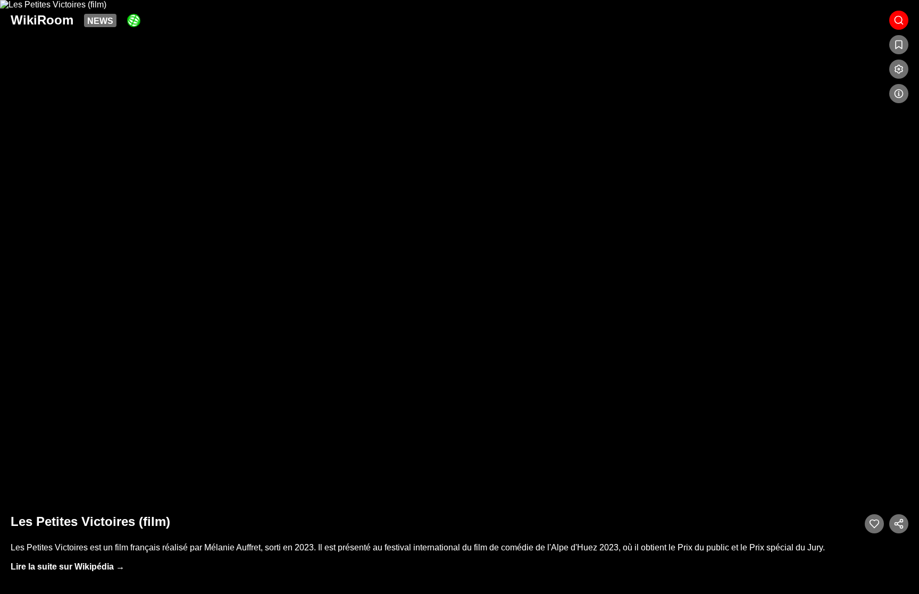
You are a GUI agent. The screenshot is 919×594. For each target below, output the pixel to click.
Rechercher (898, 20)
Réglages (898, 69)
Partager (898, 523)
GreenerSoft (134, 20)
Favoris (898, 44)
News (100, 21)
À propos (898, 93)
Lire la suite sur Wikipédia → (67, 566)
